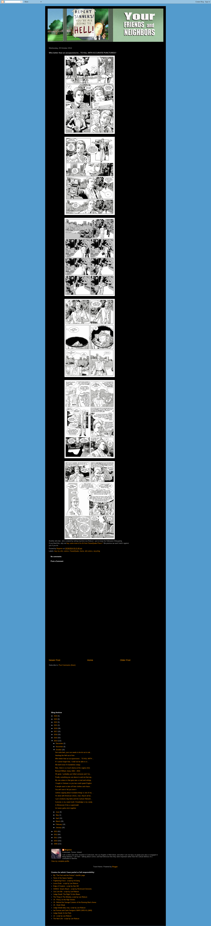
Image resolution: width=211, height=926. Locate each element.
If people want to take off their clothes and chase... (73, 786)
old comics (89, 551)
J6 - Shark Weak (59, 905)
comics (66, 551)
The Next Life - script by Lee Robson (66, 919)
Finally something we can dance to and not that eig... (74, 777)
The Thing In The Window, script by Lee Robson (70, 897)
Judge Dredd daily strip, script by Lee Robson (69, 908)
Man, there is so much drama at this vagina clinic (72, 768)
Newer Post (54, 660)
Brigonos (68, 850)
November (59, 747)
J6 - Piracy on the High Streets (64, 900)
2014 (56, 741)
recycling (97, 551)
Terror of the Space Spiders (63, 878)
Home (90, 660)
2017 (56, 731)
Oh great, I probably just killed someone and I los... (73, 774)
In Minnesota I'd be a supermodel (67, 805)
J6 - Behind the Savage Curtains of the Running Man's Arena (74, 902)
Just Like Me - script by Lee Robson (66, 892)
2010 (56, 841)
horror (82, 551)
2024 (56, 716)
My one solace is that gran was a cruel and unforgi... (73, 780)
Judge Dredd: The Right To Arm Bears (66, 894)
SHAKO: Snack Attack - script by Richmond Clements (72, 889)
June (58, 812)
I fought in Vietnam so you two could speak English (73, 783)
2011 (56, 837)
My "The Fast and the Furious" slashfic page (69, 875)
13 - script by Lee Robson (62, 916)
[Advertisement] (89, 638)
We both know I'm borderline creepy (67, 765)
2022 (56, 722)
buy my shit (58, 551)
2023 (56, 719)
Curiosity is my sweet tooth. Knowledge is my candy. (74, 802)
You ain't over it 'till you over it (65, 789)
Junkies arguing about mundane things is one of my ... (74, 793)
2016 (56, 734)
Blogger (114, 867)
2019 (56, 728)
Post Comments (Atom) (67, 665)
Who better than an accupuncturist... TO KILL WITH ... (74, 759)
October (59, 750)
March (58, 821)
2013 (56, 831)
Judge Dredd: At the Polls (62, 913)
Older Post (125, 660)
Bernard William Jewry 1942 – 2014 (67, 771)
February (59, 824)
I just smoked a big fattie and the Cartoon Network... (73, 799)
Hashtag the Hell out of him (64, 755)
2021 (56, 725)
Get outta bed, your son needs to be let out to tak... (73, 752)
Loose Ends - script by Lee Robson (65, 883)
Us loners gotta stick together (65, 808)
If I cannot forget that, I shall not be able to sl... (72, 762)
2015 (56, 738)
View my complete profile (60, 861)
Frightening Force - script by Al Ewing (66, 881)
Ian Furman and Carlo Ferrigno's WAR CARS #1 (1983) (72, 910)
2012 (56, 834)
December (59, 743)
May (57, 815)
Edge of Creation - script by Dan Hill (66, 886)
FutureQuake (74, 551)
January (59, 827)
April (57, 818)
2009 (56, 844)
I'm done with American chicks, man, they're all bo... (73, 796)
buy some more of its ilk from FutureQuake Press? (85, 543)
